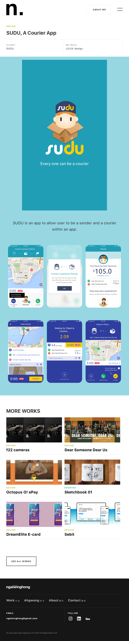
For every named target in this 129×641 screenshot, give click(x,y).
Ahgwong (34, 600)
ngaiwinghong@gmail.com (21, 618)
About (56, 600)
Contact (77, 600)
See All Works (21, 561)
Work (13, 600)
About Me (99, 9)
